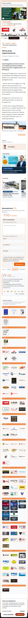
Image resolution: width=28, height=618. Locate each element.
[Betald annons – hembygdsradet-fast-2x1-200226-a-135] (6, 574)
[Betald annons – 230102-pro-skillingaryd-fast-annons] (14, 574)
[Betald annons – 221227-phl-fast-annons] (6, 394)
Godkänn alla (20, 614)
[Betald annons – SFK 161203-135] (14, 540)
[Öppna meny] (25, 38)
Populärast (15, 269)
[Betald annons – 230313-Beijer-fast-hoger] (14, 403)
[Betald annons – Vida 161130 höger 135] (6, 481)
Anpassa (22, 611)
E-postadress (6, 244)
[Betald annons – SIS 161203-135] (22, 533)
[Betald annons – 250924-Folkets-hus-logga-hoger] (14, 419)
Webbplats (5, 251)
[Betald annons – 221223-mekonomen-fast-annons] (6, 472)
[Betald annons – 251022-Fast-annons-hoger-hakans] (6, 387)
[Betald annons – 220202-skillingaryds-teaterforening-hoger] (22, 555)
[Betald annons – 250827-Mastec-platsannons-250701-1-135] (6, 322)
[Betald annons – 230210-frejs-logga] (6, 418)
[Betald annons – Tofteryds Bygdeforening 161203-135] (22, 568)
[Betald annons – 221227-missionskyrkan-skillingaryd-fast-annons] (22, 450)
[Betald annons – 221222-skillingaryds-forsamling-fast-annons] (22, 444)
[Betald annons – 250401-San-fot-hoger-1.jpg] (22, 368)
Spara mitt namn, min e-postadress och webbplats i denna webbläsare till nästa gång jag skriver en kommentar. (13, 259)
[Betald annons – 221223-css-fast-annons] (14, 368)
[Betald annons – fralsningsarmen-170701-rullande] (6, 463)
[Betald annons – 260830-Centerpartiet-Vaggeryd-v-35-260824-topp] (14, 14)
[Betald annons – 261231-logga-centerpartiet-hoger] (14, 515)
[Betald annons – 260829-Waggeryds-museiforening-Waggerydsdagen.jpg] (6, 312)
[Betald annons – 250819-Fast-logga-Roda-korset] (14, 409)
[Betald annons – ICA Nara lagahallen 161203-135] (6, 352)
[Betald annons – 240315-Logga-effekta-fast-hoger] (6, 380)
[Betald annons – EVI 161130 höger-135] (6, 487)
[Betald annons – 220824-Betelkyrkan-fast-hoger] (22, 456)
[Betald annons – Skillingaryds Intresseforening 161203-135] (14, 568)
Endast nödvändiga (8, 614)
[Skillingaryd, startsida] (14, 38)
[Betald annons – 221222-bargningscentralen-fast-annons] (14, 472)
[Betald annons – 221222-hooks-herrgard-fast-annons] (14, 358)
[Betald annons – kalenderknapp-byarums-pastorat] (6, 450)
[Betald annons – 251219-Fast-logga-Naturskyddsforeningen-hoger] (14, 555)
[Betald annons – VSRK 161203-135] (22, 540)
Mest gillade (22, 269)
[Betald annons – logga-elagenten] (5, 29)
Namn (5, 238)
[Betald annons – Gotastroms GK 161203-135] (14, 533)
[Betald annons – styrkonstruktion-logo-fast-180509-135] (14, 487)
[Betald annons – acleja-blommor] (6, 409)
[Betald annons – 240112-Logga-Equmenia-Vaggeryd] (14, 444)
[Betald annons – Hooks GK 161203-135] (6, 540)
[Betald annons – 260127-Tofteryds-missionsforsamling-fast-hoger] (14, 456)
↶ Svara (16, 293)
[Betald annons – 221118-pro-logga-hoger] (6, 562)
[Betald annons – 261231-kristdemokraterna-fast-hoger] (6, 515)
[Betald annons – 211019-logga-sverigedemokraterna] (22, 503)
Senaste (9, 269)
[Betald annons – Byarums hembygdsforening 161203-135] (6, 581)
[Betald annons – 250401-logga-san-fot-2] (14, 380)
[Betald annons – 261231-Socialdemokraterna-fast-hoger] (6, 504)
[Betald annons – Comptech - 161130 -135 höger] (22, 481)
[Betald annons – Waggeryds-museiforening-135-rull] (22, 562)
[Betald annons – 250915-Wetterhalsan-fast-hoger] (14, 387)
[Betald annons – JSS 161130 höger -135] (6, 494)
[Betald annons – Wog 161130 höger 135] (22, 494)
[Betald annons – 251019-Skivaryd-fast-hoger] (14, 581)
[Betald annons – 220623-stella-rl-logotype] (14, 435)
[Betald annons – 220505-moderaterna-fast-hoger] (14, 504)
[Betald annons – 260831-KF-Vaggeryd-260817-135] (6, 332)
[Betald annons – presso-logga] (22, 487)
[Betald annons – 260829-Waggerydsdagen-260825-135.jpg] (22, 312)
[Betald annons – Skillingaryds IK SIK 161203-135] (14, 527)
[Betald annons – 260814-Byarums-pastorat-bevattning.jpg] (6, 342)
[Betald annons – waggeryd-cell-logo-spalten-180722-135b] (14, 494)
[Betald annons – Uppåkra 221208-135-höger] (14, 481)
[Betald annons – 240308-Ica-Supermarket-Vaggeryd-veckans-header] (23, 29)
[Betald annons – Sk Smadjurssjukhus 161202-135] (6, 368)
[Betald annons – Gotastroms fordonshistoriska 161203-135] (14, 562)
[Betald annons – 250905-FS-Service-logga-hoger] (14, 394)
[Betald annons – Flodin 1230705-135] (22, 428)
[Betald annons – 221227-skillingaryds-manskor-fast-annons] (6, 555)
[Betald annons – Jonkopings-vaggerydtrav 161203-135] (6, 533)
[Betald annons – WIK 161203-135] (6, 527)
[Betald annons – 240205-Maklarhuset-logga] (6, 428)
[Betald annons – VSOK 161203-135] (6, 546)
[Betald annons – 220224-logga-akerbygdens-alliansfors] (6, 444)
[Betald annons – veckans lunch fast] (22, 352)
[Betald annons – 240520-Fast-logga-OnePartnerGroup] (14, 428)
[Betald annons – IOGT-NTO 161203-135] (22, 574)
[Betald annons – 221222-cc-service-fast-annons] (22, 472)
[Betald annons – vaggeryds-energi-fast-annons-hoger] (6, 590)
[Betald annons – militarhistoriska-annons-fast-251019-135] (6, 568)
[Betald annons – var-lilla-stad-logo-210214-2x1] (22, 403)
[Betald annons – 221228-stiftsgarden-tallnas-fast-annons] (14, 30)
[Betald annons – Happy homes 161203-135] (22, 409)
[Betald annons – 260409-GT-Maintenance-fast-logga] (14, 374)
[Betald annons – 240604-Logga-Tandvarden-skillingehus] (22, 380)
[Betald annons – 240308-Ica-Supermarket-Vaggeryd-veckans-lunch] (14, 352)
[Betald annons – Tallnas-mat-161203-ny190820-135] (6, 358)
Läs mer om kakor (6, 611)
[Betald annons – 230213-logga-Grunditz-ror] (6, 374)
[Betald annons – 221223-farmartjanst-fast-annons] (22, 374)
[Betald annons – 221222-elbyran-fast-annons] (22, 387)
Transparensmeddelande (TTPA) (8, 25)
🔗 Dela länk (21, 293)
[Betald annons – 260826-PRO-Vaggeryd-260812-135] (14, 312)
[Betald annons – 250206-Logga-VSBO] (6, 435)
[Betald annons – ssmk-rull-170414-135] (22, 527)
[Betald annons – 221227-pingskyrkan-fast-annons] (14, 450)
